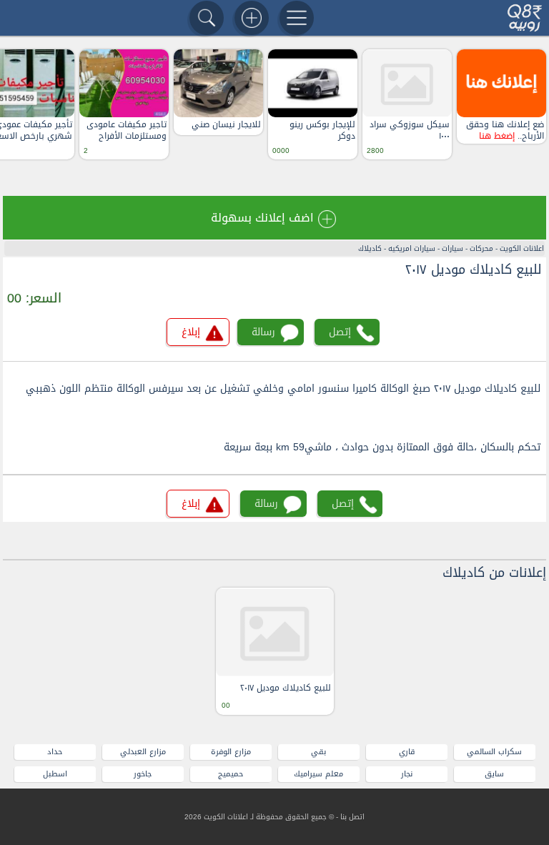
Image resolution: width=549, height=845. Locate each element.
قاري (407, 751)
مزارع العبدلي (143, 751)
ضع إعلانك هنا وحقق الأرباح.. (505, 130)
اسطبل (55, 773)
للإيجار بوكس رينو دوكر (322, 130)
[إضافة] (251, 18)
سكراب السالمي (494, 751)
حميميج (230, 773)
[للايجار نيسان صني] (218, 83)
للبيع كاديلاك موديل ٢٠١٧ (473, 269)
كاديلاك (370, 248)
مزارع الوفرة (231, 751)
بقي (318, 751)
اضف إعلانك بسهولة (262, 218)
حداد (54, 751)
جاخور (143, 773)
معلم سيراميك (318, 773)
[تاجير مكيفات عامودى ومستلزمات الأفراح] (124, 83)
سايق (494, 773)
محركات (481, 248)
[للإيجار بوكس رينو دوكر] (312, 83)
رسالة (263, 332)
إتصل (340, 332)
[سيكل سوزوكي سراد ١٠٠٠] (407, 83)
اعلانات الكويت (522, 248)
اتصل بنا (352, 817)
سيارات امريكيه (411, 248)
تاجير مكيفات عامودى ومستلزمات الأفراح (126, 130)
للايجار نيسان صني (226, 125)
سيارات (452, 248)
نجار (406, 773)
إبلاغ (191, 332)
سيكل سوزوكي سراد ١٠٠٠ (410, 130)
